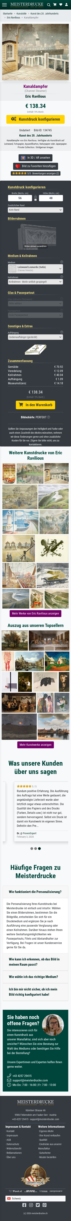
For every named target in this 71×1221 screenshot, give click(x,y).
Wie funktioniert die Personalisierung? (35, 892)
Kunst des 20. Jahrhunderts (44, 13)
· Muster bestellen (47, 1157)
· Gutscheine (44, 1152)
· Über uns (10, 1157)
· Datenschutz (12, 1144)
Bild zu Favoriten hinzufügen (38, 166)
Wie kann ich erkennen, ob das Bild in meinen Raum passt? (34, 962)
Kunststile (22, 13)
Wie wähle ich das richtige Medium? (33, 977)
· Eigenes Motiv (46, 1131)
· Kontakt (9, 1131)
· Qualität (42, 1139)
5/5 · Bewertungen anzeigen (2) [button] (43, 173)
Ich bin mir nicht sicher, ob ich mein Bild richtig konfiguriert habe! (33, 992)
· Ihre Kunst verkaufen (49, 1135)
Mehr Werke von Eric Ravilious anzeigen (35, 613)
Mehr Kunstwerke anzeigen (36, 744)
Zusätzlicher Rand (16, 205)
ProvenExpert (22, 833)
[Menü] (4, 4)
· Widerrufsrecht (13, 1148)
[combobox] (35, 210)
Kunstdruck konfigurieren (38, 119)
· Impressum (11, 1135)
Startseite (8, 13)
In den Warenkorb (37, 405)
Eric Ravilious (13, 17)
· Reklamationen (13, 1152)
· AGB (8, 1139)
